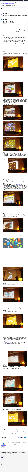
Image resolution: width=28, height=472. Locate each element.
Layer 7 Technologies (9, 342)
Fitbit (24, 214)
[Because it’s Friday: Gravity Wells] (4, 444)
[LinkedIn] (26, 469)
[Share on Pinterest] (1, 18)
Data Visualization (3, 445)
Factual (22, 304)
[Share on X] (1, 16)
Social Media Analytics (10, 3)
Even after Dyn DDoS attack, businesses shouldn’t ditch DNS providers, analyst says (21, 26)
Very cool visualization (6, 236)
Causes (24, 153)
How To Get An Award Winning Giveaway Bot (5, 459)
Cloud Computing (6, 3)
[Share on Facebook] (1, 14)
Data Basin (4, 370)
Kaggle (23, 284)
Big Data (2, 3)
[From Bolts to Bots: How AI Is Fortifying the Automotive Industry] (2, 457)
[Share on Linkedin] (1, 19)
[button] (1, 0)
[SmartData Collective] (2, 0)
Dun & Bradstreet (19, 184)
